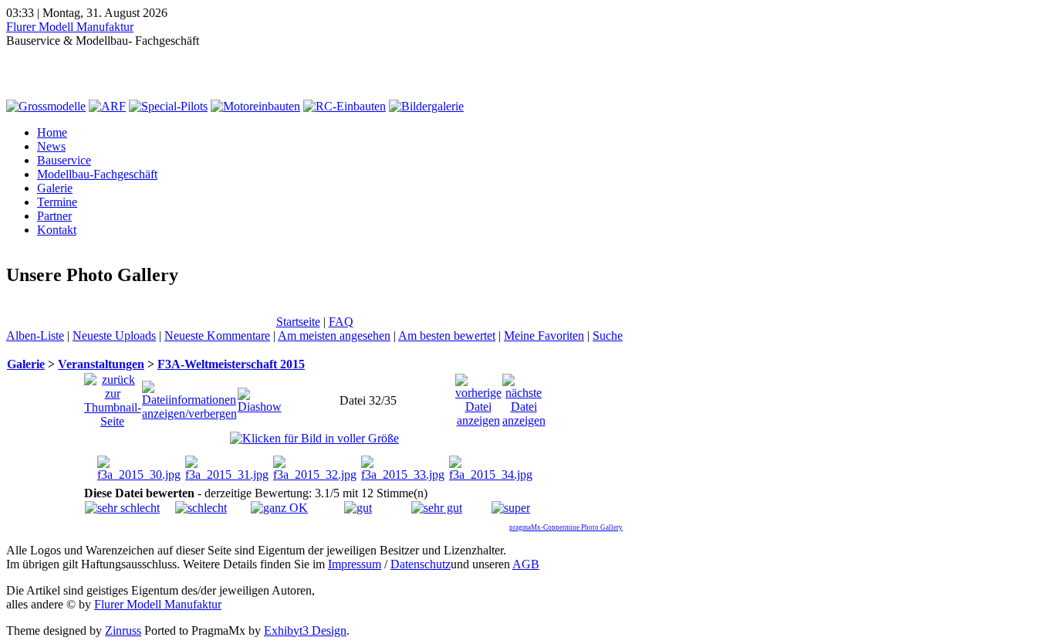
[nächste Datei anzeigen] (524, 396)
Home (52, 132)
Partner (54, 215)
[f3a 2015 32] (314, 438)
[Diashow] (260, 396)
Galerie (55, 188)
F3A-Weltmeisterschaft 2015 (231, 364)
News (51, 146)
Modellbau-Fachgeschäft (97, 174)
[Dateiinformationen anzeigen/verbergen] (189, 396)
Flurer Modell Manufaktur (69, 26)
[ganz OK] (279, 507)
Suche (608, 335)
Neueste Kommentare (217, 335)
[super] (511, 507)
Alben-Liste (35, 335)
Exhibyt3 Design (305, 630)
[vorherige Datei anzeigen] (478, 396)
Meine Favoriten (544, 335)
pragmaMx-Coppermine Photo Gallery (566, 527)
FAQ (341, 321)
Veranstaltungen (101, 364)
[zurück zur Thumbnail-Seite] (112, 396)
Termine (57, 201)
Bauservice (64, 160)
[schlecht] (201, 507)
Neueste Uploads (114, 335)
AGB (525, 564)
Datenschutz (420, 564)
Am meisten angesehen (334, 335)
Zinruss (123, 630)
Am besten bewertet (446, 335)
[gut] (358, 507)
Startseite (298, 321)
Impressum (354, 564)
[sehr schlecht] (122, 507)
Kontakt (56, 229)
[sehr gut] (436, 507)
